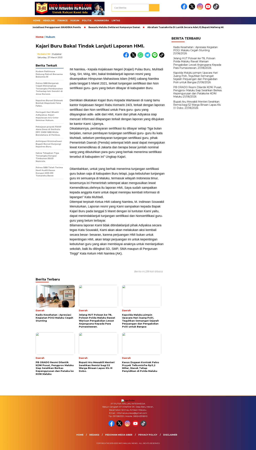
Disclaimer (170, 434)
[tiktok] (216, 8)
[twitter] (192, 8)
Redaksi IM (43, 54)
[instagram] (200, 8)
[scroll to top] (245, 444)
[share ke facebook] (126, 57)
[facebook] (184, 8)
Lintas (116, 20)
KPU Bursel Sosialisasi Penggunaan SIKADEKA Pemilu (39, 27)
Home (36, 20)
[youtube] (208, 8)
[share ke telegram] (148, 57)
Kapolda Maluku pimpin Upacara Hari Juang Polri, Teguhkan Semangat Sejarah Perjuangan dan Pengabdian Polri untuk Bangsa (195, 77)
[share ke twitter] (134, 57)
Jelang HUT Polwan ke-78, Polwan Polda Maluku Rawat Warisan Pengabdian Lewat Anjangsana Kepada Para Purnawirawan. (197, 63)
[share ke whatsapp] (141, 57)
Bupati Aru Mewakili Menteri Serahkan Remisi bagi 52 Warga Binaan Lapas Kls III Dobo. (197, 104)
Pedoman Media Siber (118, 434)
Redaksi (94, 434)
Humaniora (101, 20)
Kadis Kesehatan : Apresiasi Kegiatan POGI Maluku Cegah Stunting (195, 48)
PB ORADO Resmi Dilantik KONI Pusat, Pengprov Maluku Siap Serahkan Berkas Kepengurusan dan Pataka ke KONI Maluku (197, 91)
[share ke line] (155, 57)
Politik (86, 20)
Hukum (74, 20)
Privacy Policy (147, 434)
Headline (49, 20)
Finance (62, 20)
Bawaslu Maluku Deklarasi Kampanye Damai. (103, 27)
